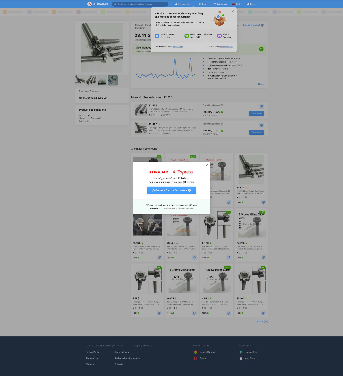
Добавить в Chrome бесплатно (169, 190)
